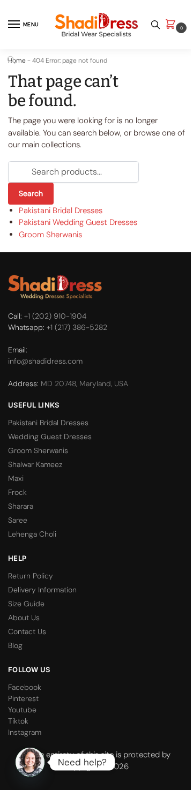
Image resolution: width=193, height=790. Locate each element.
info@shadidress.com (45, 361)
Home (17, 60)
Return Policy (30, 576)
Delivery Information (42, 590)
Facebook (24, 687)
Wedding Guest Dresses (50, 436)
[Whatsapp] (30, 762)
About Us (24, 617)
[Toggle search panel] (155, 24)
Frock (17, 492)
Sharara (20, 506)
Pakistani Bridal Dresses (60, 210)
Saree (17, 520)
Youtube (22, 709)
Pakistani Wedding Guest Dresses (78, 222)
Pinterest (23, 698)
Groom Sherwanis (50, 234)
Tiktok (18, 721)
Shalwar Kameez (35, 464)
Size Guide (26, 603)
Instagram (24, 732)
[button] (172, 25)
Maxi (16, 478)
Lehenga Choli (32, 534)
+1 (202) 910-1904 (55, 316)
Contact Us (27, 631)
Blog (15, 645)
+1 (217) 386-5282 (77, 327)
